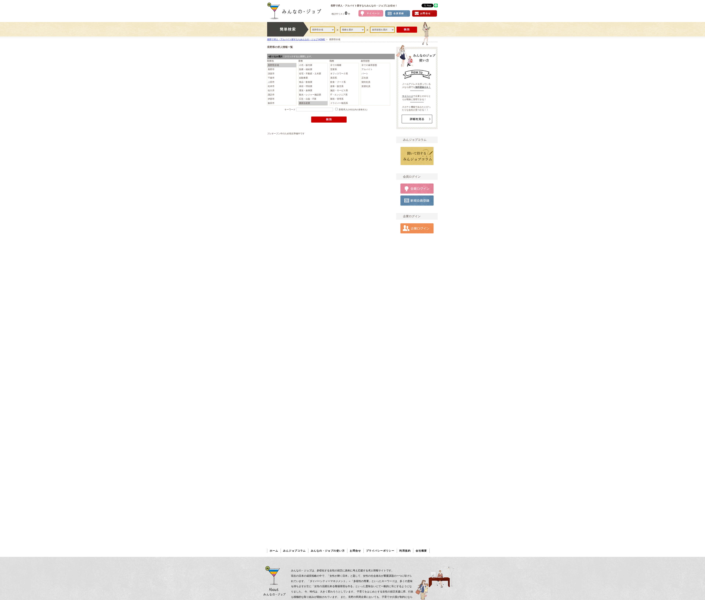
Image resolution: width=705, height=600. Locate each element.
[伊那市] (281, 99)
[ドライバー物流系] (344, 103)
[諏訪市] (281, 95)
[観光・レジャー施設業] (313, 95)
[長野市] (281, 69)
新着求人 (353, 109)
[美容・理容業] (313, 86)
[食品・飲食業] (313, 82)
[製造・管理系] (344, 99)
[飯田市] (281, 103)
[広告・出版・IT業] (313, 99)
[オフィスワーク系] (344, 74)
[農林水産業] (313, 103)
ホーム (274, 550)
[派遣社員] (375, 86)
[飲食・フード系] (344, 82)
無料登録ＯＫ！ (423, 87)
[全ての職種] (344, 65)
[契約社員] (375, 82)
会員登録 (398, 13)
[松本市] (281, 86)
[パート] (375, 74)
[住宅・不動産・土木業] (313, 74)
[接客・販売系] (344, 86)
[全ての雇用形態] (375, 65)
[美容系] (344, 78)
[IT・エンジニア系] (344, 95)
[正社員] (375, 78)
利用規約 (405, 550)
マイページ (373, 13)
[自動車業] (313, 78)
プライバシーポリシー (380, 550)
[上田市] (281, 82)
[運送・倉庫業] (313, 90)
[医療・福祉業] (313, 69)
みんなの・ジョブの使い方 (328, 550)
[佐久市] (281, 90)
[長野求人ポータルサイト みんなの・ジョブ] (296, 11)
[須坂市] (281, 74)
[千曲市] (281, 78)
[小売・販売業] (313, 65)
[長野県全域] (281, 65)
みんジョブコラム (294, 550)
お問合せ (425, 13)
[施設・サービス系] (344, 90)
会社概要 (421, 550)
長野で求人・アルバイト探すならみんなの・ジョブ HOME (296, 39)
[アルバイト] (375, 69)
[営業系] (344, 69)
